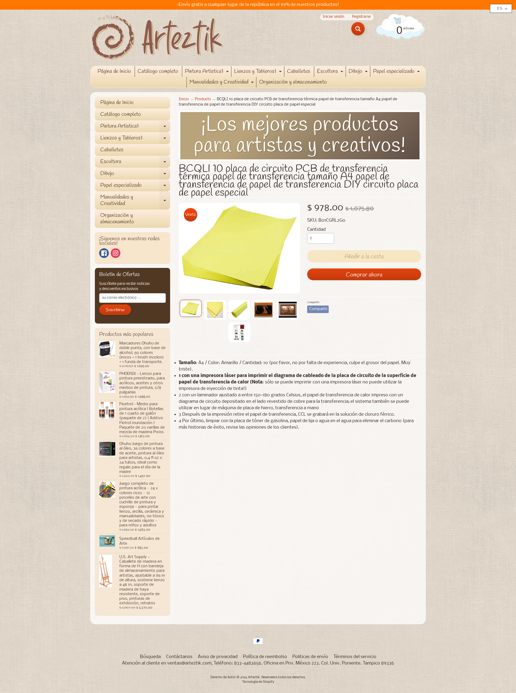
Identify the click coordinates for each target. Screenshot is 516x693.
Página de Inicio (114, 71)
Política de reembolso (265, 656)
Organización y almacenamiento (293, 82)
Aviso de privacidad (218, 656)
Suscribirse (115, 310)
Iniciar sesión (333, 17)
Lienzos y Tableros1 (258, 72)
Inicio (184, 99)
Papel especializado (397, 72)
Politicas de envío (310, 656)
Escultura (331, 72)
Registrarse (361, 17)
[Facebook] (104, 253)
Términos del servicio (355, 656)
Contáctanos (179, 656)
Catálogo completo (158, 71)
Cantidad (316, 229)
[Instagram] (115, 253)
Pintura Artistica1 (207, 72)
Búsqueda (150, 656)
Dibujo (359, 72)
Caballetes (298, 71)
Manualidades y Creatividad (222, 83)
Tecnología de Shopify (258, 682)
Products (203, 99)
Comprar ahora (364, 275)
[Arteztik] (157, 38)
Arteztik (254, 677)
